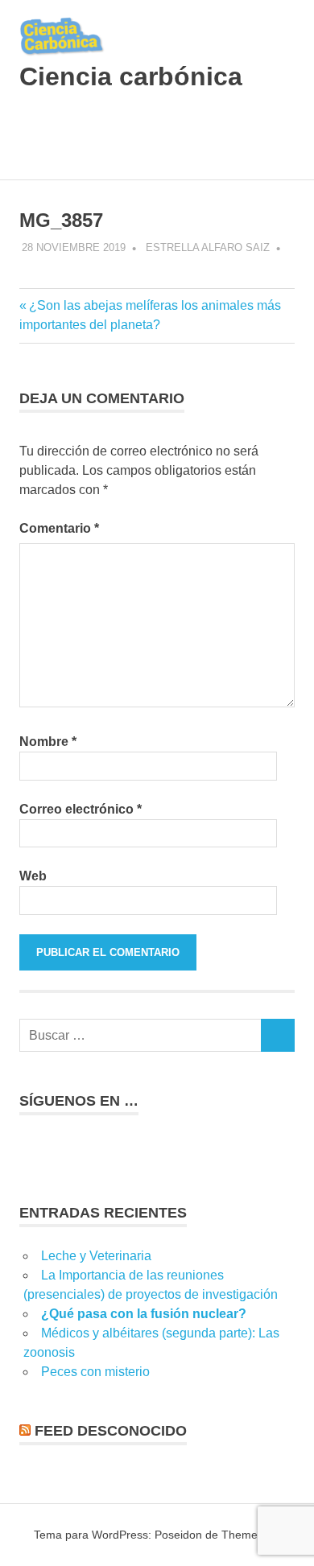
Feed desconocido (111, 1431)
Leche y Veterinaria (96, 1256)
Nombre (47, 741)
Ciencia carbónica (130, 76)
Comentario (59, 528)
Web (33, 876)
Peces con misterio (95, 1371)
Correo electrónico (80, 809)
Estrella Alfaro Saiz (208, 247)
